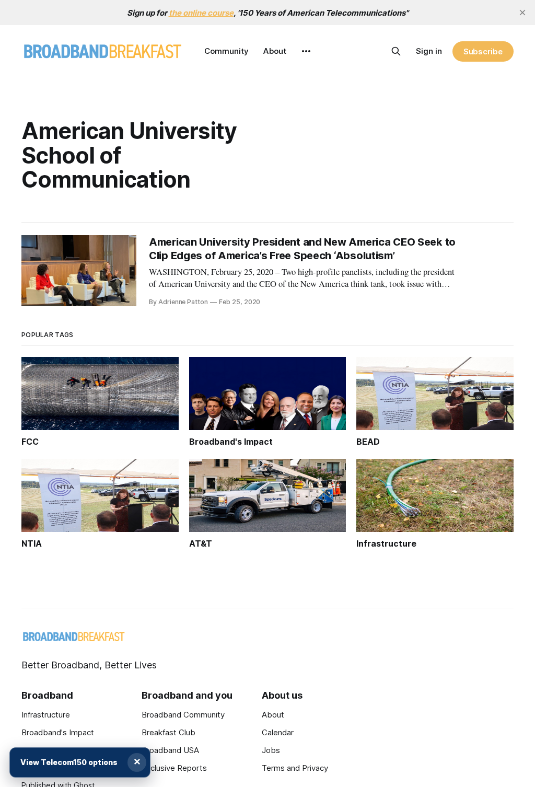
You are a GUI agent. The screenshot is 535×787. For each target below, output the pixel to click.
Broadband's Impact (57, 732)
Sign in (429, 51)
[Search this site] (396, 51)
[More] (306, 51)
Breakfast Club (168, 732)
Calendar (278, 732)
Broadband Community (183, 715)
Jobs (271, 750)
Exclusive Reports (174, 768)
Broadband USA (170, 750)
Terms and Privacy (295, 768)
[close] (522, 12)
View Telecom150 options (69, 762)
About (274, 51)
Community (226, 51)
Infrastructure (45, 715)
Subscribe (483, 51)
